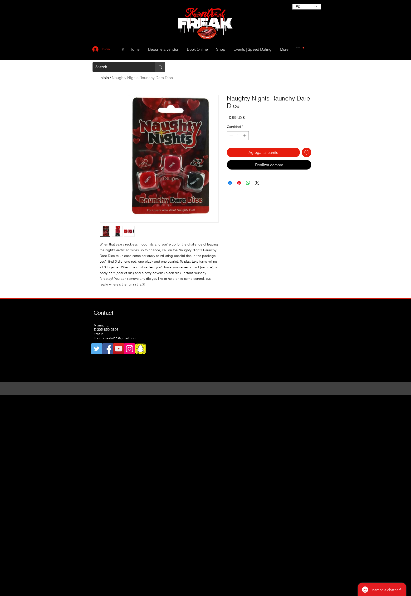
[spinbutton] (238, 135)
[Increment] (245, 135)
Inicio (104, 77)
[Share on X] (257, 183)
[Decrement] (231, 135)
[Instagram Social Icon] (129, 348)
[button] (300, 48)
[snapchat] (140, 348)
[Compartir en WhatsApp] (248, 183)
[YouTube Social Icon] (118, 348)
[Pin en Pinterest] (239, 183)
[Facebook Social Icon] (107, 348)
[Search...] (160, 67)
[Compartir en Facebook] (230, 183)
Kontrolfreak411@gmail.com (115, 338)
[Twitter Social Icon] (96, 348)
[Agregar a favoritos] (306, 152)
